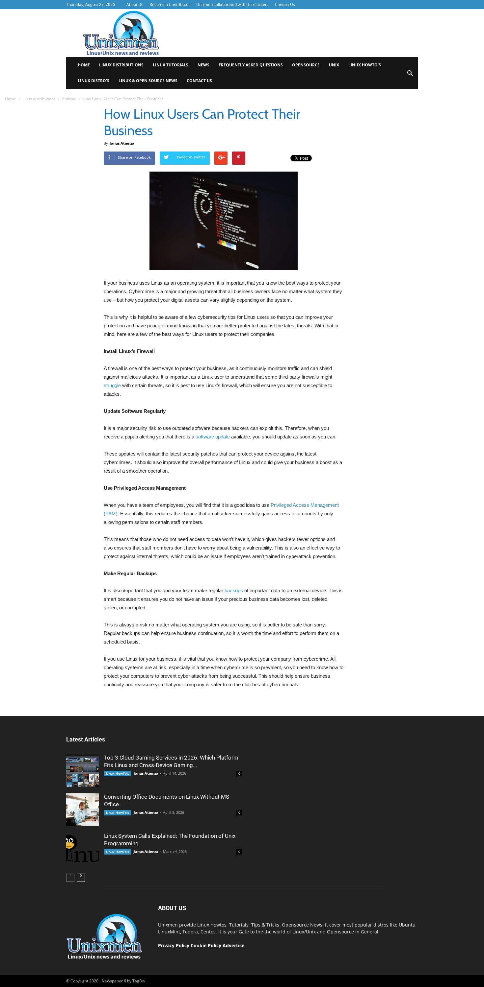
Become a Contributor (169, 4)
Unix (334, 65)
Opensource (306, 65)
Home (84, 65)
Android (69, 99)
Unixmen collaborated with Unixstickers (232, 4)
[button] (410, 75)
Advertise (233, 945)
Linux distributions (121, 65)
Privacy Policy (173, 945)
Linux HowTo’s (364, 65)
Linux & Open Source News (148, 80)
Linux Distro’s (93, 80)
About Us (134, 4)
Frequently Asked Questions (251, 65)
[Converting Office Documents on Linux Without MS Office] (82, 809)
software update (213, 436)
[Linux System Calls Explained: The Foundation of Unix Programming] (82, 848)
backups (234, 590)
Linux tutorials (170, 65)
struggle (112, 385)
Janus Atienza (122, 143)
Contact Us (285, 4)
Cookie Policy (207, 945)
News (203, 65)
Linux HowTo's (117, 773)
